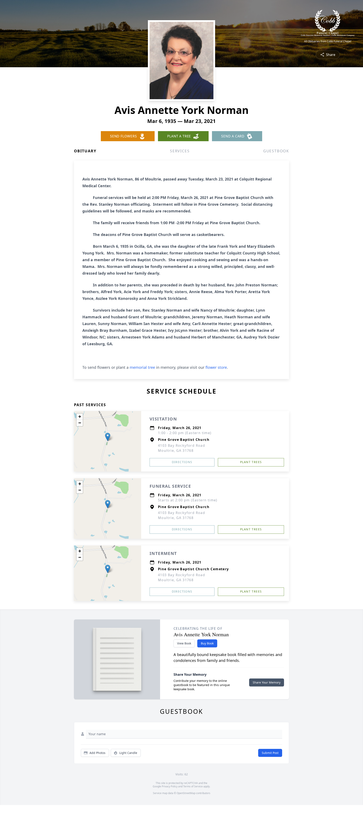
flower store (216, 367)
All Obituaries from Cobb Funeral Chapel (327, 41)
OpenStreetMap (186, 793)
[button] (107, 437)
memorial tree (142, 367)
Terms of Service (193, 786)
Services (179, 150)
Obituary (85, 150)
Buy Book (207, 643)
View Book (184, 643)
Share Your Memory (266, 682)
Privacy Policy (170, 786)
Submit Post (270, 753)
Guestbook (276, 150)
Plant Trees (251, 462)
